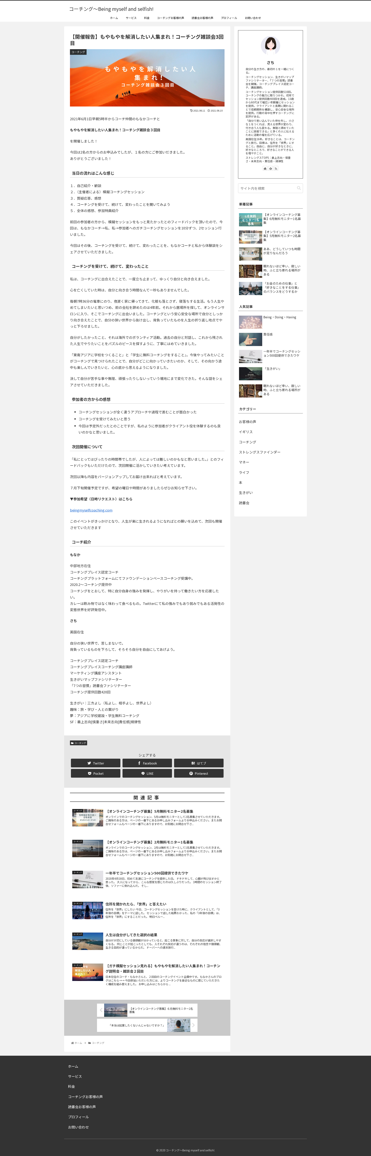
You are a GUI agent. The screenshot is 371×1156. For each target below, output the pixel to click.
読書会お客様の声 (82, 1106)
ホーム (73, 1066)
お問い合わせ (78, 1126)
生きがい (246, 492)
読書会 (244, 502)
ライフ (244, 472)
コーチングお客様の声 (85, 1096)
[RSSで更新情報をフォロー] (276, 168)
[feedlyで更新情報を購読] (270, 168)
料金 (71, 1086)
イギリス (246, 431)
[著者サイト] (265, 168)
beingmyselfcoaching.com (91, 510)
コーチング (80, 743)
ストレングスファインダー (260, 451)
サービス (75, 1076)
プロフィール (78, 1116)
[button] (298, 188)
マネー (244, 462)
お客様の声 (247, 421)
